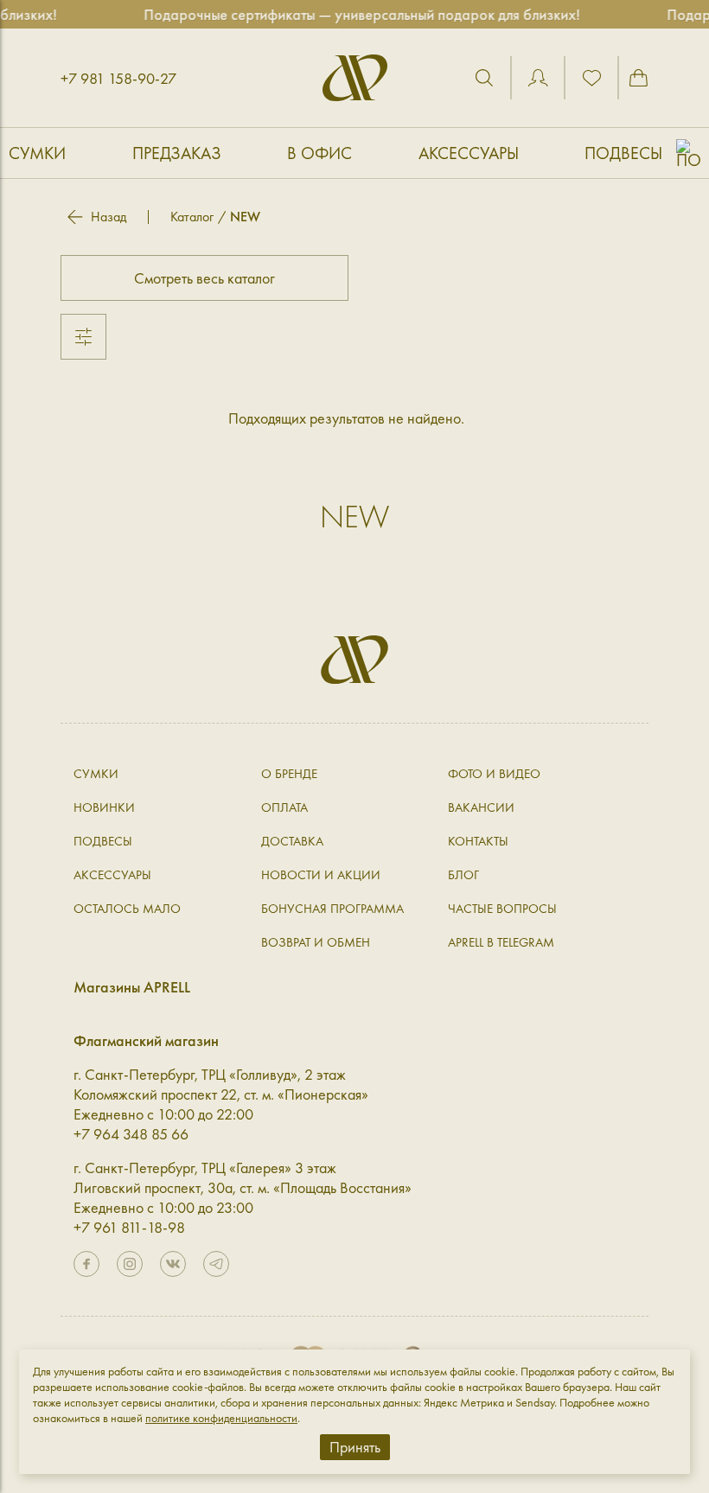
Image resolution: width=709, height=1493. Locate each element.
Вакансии (481, 807)
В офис (319, 153)
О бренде (289, 773)
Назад (108, 217)
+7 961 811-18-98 (129, 1227)
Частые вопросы (502, 908)
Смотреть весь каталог (204, 278)
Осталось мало (127, 908)
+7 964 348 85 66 (130, 1134)
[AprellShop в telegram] (216, 1264)
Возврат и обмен (315, 942)
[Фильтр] (83, 337)
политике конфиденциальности (221, 1418)
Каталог (192, 216)
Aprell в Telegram (501, 942)
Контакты (478, 841)
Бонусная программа (332, 908)
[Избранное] (591, 78)
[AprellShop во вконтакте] (173, 1264)
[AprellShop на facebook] (86, 1264)
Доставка (292, 841)
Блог (463, 875)
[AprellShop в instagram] (130, 1264)
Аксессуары (468, 153)
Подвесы (623, 153)
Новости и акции (320, 875)
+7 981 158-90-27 (118, 78)
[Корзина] (638, 77)
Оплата (284, 807)
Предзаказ (176, 153)
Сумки (37, 153)
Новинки (104, 807)
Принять (354, 1447)
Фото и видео (494, 773)
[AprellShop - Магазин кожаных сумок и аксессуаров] (355, 78)
